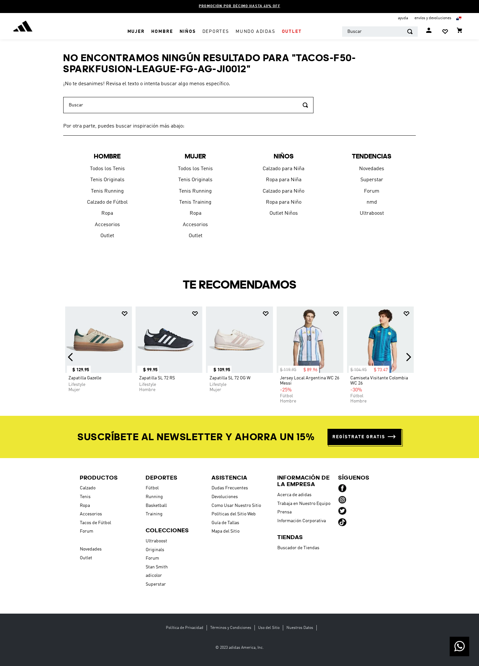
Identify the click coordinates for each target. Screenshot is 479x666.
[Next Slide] (408, 357)
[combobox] (380, 31)
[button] (364, 437)
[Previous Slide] (71, 357)
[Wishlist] (445, 31)
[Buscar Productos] (410, 31)
